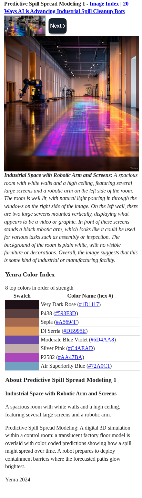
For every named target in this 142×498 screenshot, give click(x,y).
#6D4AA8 (102, 339)
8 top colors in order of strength (39, 288)
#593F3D (65, 313)
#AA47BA (70, 357)
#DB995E (74, 331)
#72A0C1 (99, 366)
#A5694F (66, 322)
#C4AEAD (80, 348)
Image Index (104, 4)
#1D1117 (89, 304)
